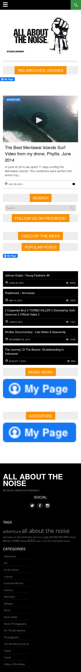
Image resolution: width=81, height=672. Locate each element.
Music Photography (15, 624)
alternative (8, 537)
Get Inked (9, 596)
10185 (72, 339)
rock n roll (41, 541)
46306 (72, 282)
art (15, 537)
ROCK (31, 541)
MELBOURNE (61, 537)
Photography (11, 637)
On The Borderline (14, 630)
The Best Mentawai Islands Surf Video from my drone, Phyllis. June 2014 (38, 153)
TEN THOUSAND (55, 541)
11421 (72, 321)
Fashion (8, 590)
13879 (72, 300)
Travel (7, 650)
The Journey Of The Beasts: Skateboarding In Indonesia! (34, 351)
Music (7, 610)
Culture (8, 576)
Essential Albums (13, 583)
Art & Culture (11, 570)
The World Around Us (16, 644)
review (24, 541)
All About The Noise (33, 479)
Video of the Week (14, 664)
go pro (49, 537)
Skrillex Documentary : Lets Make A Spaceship (35, 332)
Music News (10, 617)
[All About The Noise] (40, 35)
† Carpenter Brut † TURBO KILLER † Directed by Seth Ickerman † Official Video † (40, 312)
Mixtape (8, 603)
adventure (12, 531)
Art (5, 563)
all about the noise (46, 531)
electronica (39, 537)
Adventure (13, 99)
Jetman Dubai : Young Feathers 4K (27, 275)
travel (67, 541)
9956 (73, 361)
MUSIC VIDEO (11, 541)
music (72, 537)
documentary (24, 537)
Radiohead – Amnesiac (20, 293)
